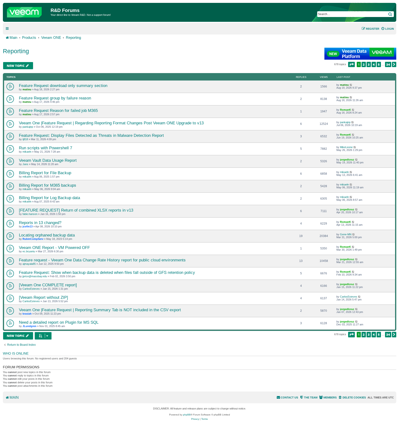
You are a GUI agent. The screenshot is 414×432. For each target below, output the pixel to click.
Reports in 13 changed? (40, 222)
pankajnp (28, 126)
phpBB (187, 414)
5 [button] (379, 64)
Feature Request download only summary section (63, 85)
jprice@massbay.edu (35, 276)
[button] (351, 64)
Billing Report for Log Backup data (49, 198)
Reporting (16, 51)
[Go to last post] (351, 84)
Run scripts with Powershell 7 (45, 148)
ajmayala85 (29, 263)
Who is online (16, 353)
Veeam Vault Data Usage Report (48, 160)
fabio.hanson (30, 214)
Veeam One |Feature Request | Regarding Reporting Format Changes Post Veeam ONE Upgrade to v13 (111, 123)
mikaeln (27, 151)
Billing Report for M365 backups (47, 185)
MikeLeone (346, 147)
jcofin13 (28, 226)
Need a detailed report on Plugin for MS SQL (58, 322)
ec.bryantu (29, 251)
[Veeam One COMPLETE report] (48, 285)
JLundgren (29, 326)
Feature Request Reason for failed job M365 (58, 110)
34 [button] (388, 64)
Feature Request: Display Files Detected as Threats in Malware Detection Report (91, 135)
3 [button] (369, 64)
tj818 (25, 139)
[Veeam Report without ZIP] (43, 297)
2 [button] (364, 64)
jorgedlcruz (347, 159)
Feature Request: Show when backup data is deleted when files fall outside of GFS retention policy (107, 272)
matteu (27, 89)
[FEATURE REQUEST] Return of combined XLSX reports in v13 (76, 210)
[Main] (27, 11)
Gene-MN (345, 234)
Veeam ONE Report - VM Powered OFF (54, 247)
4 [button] (374, 64)
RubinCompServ (33, 238)
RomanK (345, 109)
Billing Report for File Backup (45, 173)
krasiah (27, 313)
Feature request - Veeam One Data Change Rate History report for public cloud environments (102, 260)
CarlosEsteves (31, 288)
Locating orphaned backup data (47, 235)
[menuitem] (387, 29)
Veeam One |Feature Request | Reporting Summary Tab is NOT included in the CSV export (100, 310)
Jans (25, 164)
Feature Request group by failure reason (55, 98)
